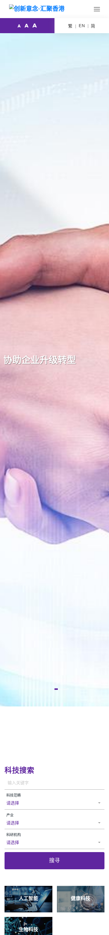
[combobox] (54, 803)
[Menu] (97, 9)
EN (82, 25)
